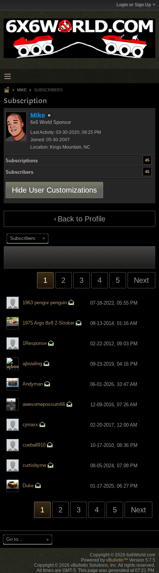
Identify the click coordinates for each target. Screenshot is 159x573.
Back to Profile (81, 219)
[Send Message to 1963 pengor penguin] (71, 303)
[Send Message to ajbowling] (47, 364)
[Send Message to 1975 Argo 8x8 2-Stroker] (79, 323)
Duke (28, 485)
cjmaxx (30, 424)
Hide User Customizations (54, 190)
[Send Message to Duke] (38, 486)
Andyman (33, 384)
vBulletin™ (117, 560)
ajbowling (32, 363)
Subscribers (19, 172)
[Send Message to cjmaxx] (42, 425)
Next (141, 280)
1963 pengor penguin (45, 302)
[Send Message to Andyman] (47, 384)
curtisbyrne (34, 465)
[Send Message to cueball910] (50, 445)
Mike (22, 90)
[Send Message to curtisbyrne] (51, 466)
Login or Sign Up (133, 4)
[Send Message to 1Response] (51, 344)
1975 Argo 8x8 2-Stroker (48, 323)
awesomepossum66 (44, 404)
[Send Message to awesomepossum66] (69, 405)
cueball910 (34, 445)
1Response (35, 343)
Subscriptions (22, 160)
